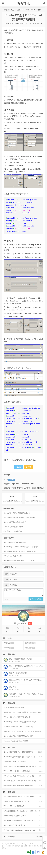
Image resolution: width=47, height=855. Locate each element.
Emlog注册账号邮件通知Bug (14, 707)
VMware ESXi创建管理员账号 (14, 806)
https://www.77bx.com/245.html (23, 483)
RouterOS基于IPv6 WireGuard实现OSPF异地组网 (21, 796)
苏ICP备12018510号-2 (9, 846)
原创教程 (18, 10)
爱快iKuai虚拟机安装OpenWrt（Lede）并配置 (20, 766)
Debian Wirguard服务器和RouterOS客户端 (19, 560)
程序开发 (29, 647)
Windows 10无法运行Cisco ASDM (16, 741)
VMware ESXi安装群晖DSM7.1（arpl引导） (19, 776)
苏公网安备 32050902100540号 (26, 846)
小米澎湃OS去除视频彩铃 (13, 531)
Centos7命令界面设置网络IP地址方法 (17, 513)
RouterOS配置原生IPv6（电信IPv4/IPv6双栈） (20, 551)
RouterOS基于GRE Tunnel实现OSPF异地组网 (20, 752)
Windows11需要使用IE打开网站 (15, 815)
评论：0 (39, 23)
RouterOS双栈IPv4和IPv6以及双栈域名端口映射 (21, 820)
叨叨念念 (8, 643)
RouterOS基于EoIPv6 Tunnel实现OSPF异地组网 (21, 547)
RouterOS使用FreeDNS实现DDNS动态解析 (19, 517)
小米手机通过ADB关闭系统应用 (15, 761)
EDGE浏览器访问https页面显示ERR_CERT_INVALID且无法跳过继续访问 (21, 811)
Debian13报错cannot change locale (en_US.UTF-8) (21, 830)
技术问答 (8, 647)
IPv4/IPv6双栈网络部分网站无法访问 (17, 801)
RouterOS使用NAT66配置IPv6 (14, 825)
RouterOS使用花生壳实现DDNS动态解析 (18, 736)
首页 (12, 10)
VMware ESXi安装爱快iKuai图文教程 (17, 771)
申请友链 (40, 836)
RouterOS (11, 479)
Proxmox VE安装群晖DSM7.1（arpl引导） (19, 726)
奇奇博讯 (23, 3)
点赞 (19, 467)
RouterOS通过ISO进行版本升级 (15, 522)
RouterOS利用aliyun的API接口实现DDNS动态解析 (21, 757)
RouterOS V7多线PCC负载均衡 (15, 542)
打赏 (29, 467)
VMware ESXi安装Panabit (13, 556)
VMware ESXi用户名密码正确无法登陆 (17, 717)
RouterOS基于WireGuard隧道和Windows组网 (20, 722)
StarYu (32, 844)
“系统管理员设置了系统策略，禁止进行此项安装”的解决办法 (24, 731)
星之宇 (14, 23)
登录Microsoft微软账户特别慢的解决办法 (18, 785)
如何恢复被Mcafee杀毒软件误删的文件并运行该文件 (22, 712)
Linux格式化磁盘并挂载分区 (13, 526)
